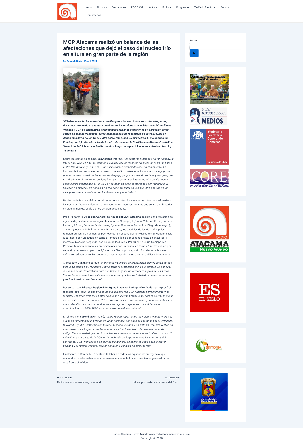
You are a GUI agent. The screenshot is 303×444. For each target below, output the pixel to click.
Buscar (193, 40)
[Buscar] (194, 53)
